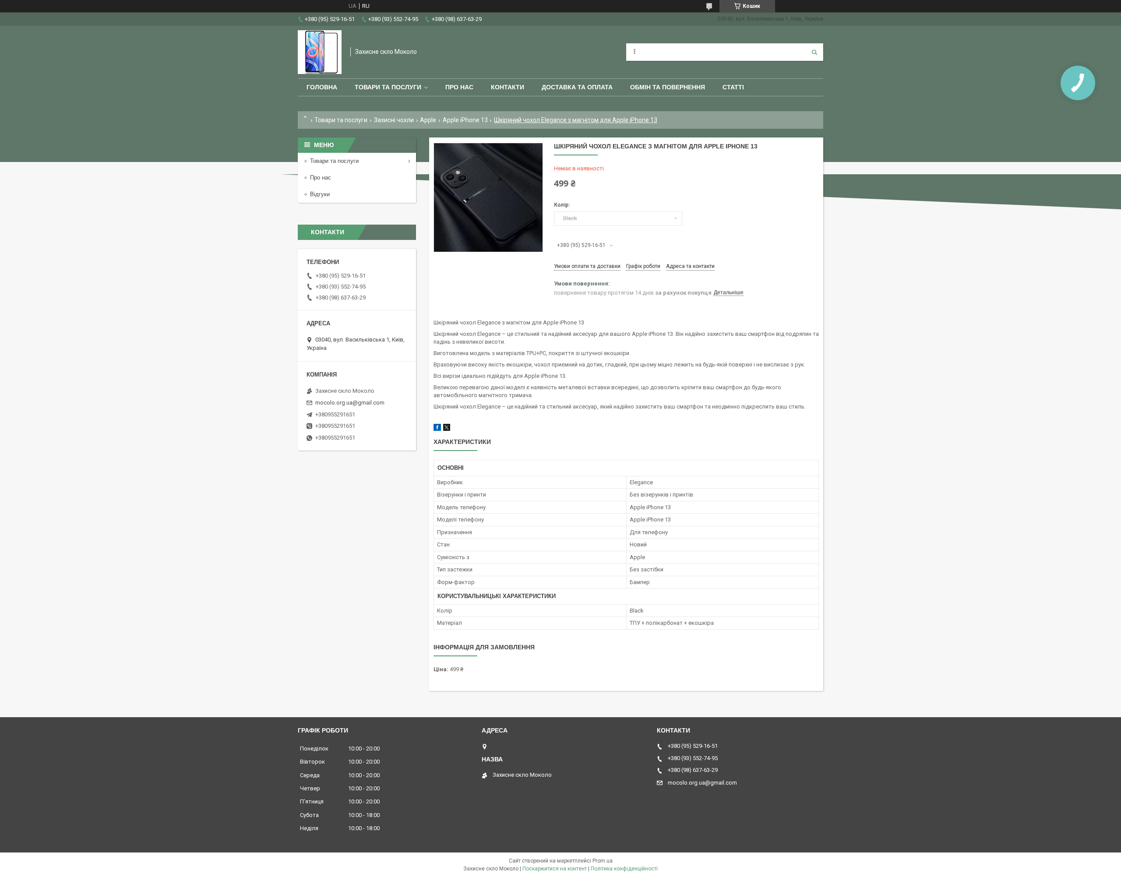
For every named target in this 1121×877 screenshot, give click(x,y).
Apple (428, 119)
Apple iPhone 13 (465, 119)
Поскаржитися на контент (554, 869)
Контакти (507, 87)
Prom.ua (602, 861)
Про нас (459, 87)
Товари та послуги (388, 87)
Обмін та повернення (667, 87)
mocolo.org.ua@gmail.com (349, 402)
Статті (733, 87)
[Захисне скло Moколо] (320, 52)
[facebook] (437, 429)
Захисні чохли (394, 119)
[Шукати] (814, 52)
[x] (446, 429)
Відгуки (320, 194)
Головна (322, 87)
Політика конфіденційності (624, 869)
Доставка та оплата (577, 87)
